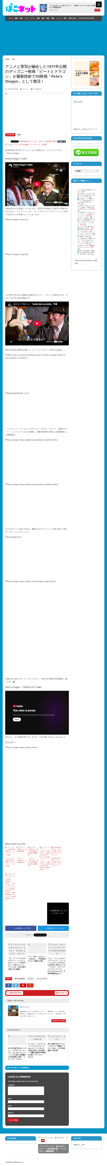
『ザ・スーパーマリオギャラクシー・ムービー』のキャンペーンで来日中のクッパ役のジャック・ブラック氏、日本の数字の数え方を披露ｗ (17, 963)
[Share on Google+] (30, 985)
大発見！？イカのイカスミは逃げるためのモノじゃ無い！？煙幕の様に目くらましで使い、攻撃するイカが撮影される (53, 1147)
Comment (11, 1085)
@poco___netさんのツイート (86, 129)
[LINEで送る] (51, 141)
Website (10, 1113)
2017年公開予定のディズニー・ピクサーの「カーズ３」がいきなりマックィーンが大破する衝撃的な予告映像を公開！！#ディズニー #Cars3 (17, 1053)
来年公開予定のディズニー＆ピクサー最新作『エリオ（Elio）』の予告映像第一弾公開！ (57, 1047)
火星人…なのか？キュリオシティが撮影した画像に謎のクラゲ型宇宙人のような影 (86, 207)
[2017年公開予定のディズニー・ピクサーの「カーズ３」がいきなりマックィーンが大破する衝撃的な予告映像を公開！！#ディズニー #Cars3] (17, 1043)
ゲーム (27, 18)
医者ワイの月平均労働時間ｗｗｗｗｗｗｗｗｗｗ (86, 246)
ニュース (59, 18)
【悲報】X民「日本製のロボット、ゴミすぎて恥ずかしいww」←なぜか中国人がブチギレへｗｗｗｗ (86, 241)
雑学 (65, 18)
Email (10, 1106)
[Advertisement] (53, 35)
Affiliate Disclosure (86, 18)
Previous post (16, 993)
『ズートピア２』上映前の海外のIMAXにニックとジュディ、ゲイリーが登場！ (10, 862)
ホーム (11, 18)
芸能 (52, 18)
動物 (16, 18)
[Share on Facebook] (8, 985)
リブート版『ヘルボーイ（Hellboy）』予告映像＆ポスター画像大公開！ (37, 959)
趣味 (43, 18)
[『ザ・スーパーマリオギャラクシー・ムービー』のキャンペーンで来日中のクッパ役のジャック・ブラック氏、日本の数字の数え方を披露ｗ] (17, 954)
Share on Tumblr (61, 141)
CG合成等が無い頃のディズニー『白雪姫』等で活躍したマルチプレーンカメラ (56, 862)
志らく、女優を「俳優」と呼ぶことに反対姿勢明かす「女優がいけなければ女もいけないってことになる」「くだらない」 (86, 221)
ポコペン (25, 89)
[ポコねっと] (20, 8)
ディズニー (31, 978)
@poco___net (79, 1144)
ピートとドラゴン (42, 978)
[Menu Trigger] (99, 4)
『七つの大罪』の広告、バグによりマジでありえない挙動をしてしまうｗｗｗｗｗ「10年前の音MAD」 (86, 234)
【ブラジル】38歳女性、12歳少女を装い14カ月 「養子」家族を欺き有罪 (86, 228)
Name (10, 1098)
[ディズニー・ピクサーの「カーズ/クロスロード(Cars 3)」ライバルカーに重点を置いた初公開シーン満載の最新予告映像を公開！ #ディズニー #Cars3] (37, 1039)
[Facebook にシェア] (28, 141)
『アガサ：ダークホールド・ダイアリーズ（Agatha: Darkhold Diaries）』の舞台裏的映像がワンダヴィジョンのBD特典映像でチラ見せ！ (10, 892)
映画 (21, 18)
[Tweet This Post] (16, 985)
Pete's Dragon (19, 978)
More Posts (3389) (58, 1020)
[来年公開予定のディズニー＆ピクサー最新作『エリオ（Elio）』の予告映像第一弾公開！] (57, 1039)
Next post (60, 993)
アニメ (33, 18)
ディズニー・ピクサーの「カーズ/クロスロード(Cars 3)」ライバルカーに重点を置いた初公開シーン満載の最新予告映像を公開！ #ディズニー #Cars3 (37, 1050)
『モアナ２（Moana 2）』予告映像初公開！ (22, 860)
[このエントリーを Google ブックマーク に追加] (26, 144)
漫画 (38, 18)
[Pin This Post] (23, 985)
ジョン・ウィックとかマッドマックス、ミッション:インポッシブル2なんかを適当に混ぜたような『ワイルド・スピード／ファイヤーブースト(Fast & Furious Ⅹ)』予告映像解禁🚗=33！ (57, 966)
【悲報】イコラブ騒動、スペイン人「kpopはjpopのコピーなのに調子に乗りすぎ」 (86, 200)
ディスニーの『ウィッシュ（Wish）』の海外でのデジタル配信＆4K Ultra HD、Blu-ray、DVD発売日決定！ (45, 864)
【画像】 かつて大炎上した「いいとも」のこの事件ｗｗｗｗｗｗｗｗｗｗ (86, 214)
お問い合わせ (73, 18)
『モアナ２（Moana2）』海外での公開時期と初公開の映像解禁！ (33, 862)
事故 (48, 18)
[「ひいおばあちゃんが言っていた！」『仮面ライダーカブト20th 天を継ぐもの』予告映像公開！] (43, 11)
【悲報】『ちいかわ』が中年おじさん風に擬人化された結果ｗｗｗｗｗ (86, 195)
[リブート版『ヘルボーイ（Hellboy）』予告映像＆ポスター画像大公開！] (37, 952)
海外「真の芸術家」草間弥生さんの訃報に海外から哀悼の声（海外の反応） (86, 252)
